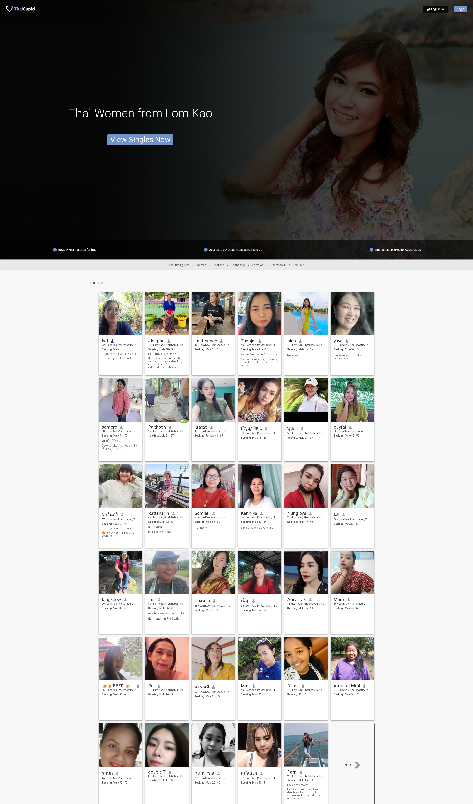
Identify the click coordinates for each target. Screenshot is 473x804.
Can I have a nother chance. (118, 528)
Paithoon (157, 427)
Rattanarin (158, 513)
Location (257, 265)
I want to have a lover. (160, 531)
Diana (293, 685)
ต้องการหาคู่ (155, 526)
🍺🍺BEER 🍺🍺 (118, 685)
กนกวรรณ (204, 773)
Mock (339, 599)
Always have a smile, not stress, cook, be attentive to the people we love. (259, 362)
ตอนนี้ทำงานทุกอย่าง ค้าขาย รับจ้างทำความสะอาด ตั (167, 613)
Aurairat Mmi (347, 685)
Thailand (218, 265)
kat (105, 340)
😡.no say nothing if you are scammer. (118, 534)
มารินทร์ (110, 514)
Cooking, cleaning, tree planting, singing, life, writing (120, 447)
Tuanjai (248, 340)
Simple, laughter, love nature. (257, 527)
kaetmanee (206, 340)
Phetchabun (278, 265)
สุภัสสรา (249, 773)
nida (291, 340)
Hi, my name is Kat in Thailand (119, 353)
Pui (151, 685)
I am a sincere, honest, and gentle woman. (349, 357)
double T (157, 772)
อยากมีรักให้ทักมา (112, 440)
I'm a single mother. (298, 785)
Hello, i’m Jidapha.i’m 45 (162, 353)
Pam (292, 772)
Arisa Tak (296, 599)
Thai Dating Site (179, 265)
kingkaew (111, 599)
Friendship (238, 265)
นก (336, 514)
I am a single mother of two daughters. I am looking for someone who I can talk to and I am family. (305, 794)
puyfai (340, 427)
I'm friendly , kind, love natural (118, 358)
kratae (201, 427)
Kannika (249, 513)
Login (460, 9)
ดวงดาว (202, 600)
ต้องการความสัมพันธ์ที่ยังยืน (164, 618)
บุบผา (292, 428)
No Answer (293, 355)
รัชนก (107, 773)
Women (201, 265)
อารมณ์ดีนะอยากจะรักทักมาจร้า (259, 354)
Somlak (202, 513)
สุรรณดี (202, 687)
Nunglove (296, 513)
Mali (245, 685)
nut (151, 599)
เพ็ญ (245, 600)
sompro (109, 427)
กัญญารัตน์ (251, 428)
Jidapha (156, 340)
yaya (338, 340)
